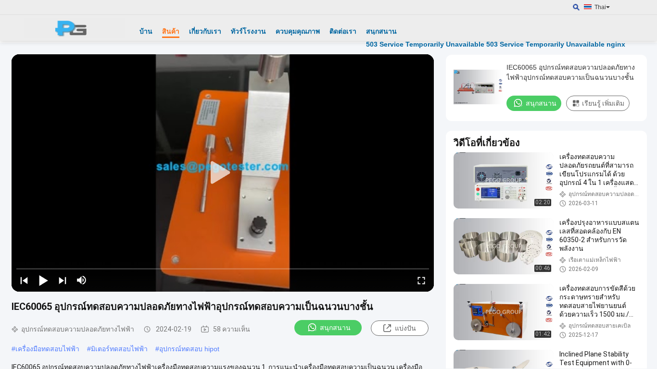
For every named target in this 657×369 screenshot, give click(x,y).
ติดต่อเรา (342, 31)
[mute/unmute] (81, 280)
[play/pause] (43, 280)
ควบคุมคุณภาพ (298, 31)
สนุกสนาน (381, 31)
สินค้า (170, 31)
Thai (600, 7)
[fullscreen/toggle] (421, 280)
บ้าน (145, 31)
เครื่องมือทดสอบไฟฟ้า (47, 349)
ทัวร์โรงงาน (248, 31)
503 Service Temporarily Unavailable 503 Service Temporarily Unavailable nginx (495, 44)
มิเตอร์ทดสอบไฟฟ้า (119, 349)
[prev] (24, 280)
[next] (62, 280)
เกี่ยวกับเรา (205, 31)
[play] (223, 173)
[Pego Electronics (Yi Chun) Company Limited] (74, 28)
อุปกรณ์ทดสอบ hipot (189, 349)
